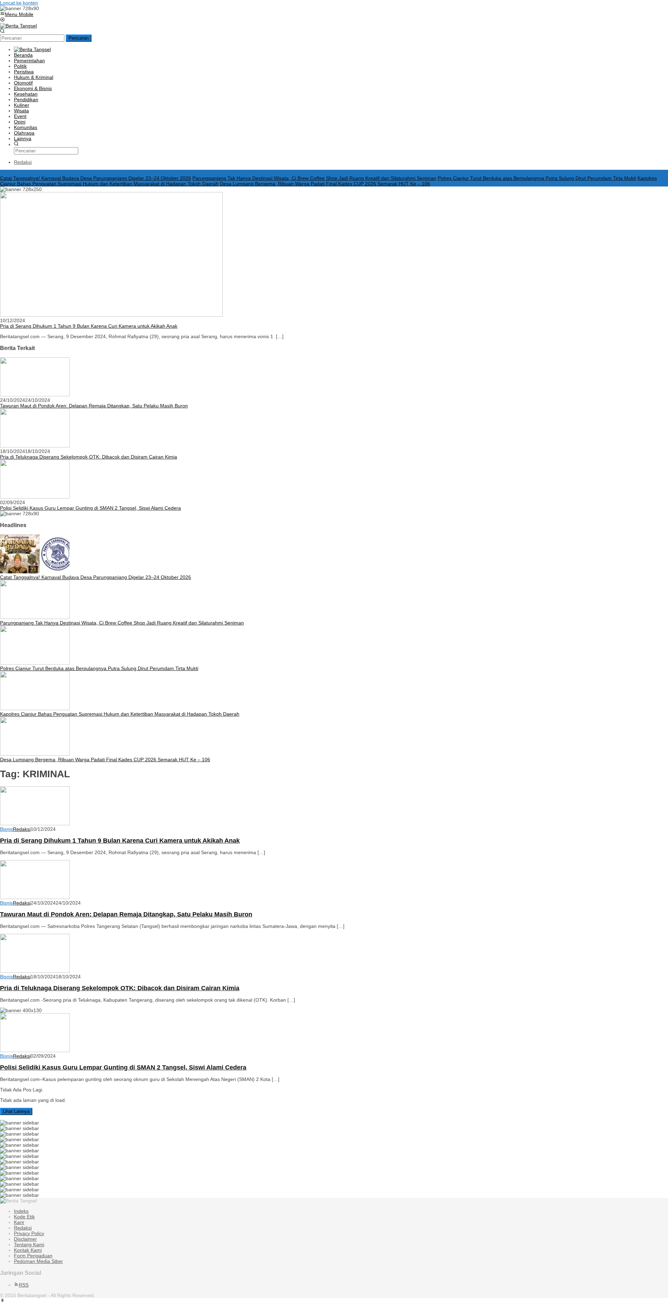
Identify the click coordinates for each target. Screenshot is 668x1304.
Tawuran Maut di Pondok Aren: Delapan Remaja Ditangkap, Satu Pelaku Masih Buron (94, 405)
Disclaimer (25, 1239)
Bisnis (6, 829)
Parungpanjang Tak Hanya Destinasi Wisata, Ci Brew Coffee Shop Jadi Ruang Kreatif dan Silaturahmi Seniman (314, 178)
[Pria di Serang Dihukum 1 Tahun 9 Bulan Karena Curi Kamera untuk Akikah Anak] (111, 315)
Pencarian (79, 38)
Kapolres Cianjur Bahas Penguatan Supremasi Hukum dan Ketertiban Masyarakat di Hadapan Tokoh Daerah (119, 714)
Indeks (21, 1211)
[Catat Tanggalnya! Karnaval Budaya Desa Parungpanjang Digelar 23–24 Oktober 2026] (35, 571)
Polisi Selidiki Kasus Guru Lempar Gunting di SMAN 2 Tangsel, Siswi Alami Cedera (90, 508)
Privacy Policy (29, 1233)
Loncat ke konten (19, 3)
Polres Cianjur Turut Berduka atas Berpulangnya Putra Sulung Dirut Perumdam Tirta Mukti (537, 178)
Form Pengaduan (33, 1255)
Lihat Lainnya (16, 1111)
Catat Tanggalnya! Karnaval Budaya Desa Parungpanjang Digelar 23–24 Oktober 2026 (95, 178)
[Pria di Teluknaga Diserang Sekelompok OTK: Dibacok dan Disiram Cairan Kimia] (35, 445)
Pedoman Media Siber (38, 1261)
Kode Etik (24, 1216)
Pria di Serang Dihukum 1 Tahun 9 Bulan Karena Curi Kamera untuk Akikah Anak (88, 326)
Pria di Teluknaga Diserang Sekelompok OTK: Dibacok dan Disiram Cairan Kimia (88, 457)
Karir (19, 1222)
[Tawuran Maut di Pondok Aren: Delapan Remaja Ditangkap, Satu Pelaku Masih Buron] (35, 394)
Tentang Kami (29, 1244)
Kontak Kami (28, 1250)
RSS (24, 1285)
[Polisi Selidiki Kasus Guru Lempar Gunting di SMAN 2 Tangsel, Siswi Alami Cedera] (35, 497)
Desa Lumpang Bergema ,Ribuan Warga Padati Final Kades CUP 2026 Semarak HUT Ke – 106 (325, 183)
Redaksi (23, 1228)
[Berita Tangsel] (18, 26)
